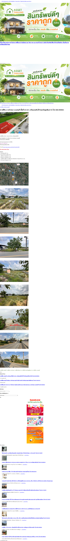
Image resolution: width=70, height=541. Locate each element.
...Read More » (27, 455)
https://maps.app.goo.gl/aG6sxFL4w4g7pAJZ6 (11, 147)
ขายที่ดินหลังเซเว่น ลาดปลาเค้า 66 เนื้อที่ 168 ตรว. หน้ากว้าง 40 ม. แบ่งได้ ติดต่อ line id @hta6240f (21, 508)
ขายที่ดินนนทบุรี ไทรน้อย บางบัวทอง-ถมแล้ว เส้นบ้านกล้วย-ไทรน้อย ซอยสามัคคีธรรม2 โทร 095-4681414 (20, 380)
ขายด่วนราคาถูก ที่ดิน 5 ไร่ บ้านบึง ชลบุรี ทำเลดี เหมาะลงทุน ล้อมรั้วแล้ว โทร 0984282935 (19, 471)
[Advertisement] (35, 53)
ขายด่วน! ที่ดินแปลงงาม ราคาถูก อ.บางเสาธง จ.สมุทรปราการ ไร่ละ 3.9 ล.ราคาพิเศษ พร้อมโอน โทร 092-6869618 (23, 462)
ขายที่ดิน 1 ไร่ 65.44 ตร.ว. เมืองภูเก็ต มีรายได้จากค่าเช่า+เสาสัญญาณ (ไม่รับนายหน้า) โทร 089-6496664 (22, 527)
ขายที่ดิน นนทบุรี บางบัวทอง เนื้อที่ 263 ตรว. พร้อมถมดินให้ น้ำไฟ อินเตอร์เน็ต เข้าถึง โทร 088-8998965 (19, 376)
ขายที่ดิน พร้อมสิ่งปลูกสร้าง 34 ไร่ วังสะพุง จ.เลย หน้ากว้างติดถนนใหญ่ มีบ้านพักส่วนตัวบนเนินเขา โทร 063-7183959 (24, 490)
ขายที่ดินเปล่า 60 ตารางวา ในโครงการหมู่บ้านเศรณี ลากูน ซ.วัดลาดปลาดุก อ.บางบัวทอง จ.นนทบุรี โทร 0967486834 (22, 384)
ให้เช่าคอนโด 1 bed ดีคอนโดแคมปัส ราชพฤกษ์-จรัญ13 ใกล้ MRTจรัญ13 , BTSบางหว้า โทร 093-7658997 (22, 453)
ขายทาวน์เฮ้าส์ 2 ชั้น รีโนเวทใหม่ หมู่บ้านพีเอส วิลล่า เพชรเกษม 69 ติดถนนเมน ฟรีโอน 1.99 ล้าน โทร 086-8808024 (24, 536)
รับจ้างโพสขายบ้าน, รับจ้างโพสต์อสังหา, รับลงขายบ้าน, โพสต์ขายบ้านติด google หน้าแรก (16, 1)
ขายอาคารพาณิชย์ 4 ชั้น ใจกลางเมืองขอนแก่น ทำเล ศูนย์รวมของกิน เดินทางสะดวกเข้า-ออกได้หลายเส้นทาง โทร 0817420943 (26, 499)
